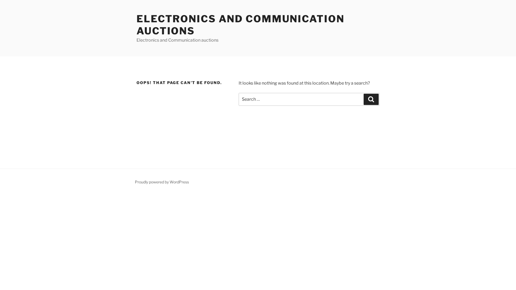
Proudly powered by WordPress (162, 182)
